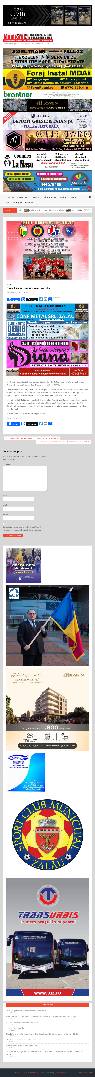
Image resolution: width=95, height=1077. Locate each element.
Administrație (23, 197)
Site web (6, 514)
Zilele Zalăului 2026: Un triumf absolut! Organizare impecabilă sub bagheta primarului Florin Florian (42, 1034)
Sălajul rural (50, 197)
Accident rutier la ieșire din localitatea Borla (22, 1022)
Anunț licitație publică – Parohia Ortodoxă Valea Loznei (26, 1011)
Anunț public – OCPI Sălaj (45, 210)
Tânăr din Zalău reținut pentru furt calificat (21, 1046)
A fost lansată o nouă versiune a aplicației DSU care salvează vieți (62, 442)
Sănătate (63, 197)
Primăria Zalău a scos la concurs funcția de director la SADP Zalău (33, 438)
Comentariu (8, 464)
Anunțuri (17, 202)
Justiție (74, 197)
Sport (7, 202)
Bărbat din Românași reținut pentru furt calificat (23, 1040)
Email (5, 505)
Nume (5, 495)
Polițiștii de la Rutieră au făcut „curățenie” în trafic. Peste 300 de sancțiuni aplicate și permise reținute (42, 1016)
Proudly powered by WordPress (26, 1073)
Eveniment (9, 197)
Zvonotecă (30, 202)
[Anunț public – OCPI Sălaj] (31, 210)
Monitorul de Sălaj (12, 292)
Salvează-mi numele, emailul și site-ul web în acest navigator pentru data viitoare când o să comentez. (22, 528)
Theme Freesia (61, 1073)
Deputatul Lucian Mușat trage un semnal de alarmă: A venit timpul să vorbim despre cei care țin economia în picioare (45, 1052)
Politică (37, 197)
